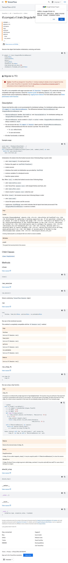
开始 (61, 19)
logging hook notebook (37, 94)
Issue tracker (38, 535)
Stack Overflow (39, 540)
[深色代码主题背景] (62, 53)
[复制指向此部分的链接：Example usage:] (13, 140)
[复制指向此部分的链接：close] (8, 267)
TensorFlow (5, 13)
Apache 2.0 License (22, 522)
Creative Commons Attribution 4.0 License (47, 520)
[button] (34, 76)
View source (5, 271)
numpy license (41, 523)
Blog (3, 535)
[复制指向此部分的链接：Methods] (12, 263)
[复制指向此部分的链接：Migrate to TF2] (19, 76)
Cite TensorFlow (39, 545)
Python (25, 13)
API (10, 13)
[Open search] (49, 2)
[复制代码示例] (64, 53)
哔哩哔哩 (4, 543)
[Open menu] (2, 2)
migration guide (31, 92)
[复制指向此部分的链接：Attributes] (9, 238)
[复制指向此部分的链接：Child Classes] (16, 252)
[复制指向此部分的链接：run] (6, 303)
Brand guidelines (39, 543)
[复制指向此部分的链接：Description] (14, 103)
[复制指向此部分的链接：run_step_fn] (13, 367)
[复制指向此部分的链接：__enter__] (11, 486)
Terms (3, 551)
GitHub (3, 537)
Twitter (4, 540)
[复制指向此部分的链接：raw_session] (13, 283)
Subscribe (28, 555)
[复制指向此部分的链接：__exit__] (10, 502)
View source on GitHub (11, 44)
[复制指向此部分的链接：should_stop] (13, 469)
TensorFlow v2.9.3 (8, 7)
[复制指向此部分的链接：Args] (7, 211)
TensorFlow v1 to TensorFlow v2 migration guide (45, 84)
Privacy (9, 551)
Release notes (38, 537)
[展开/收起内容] (9, 22)
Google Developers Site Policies (44, 522)
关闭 (54, 19)
